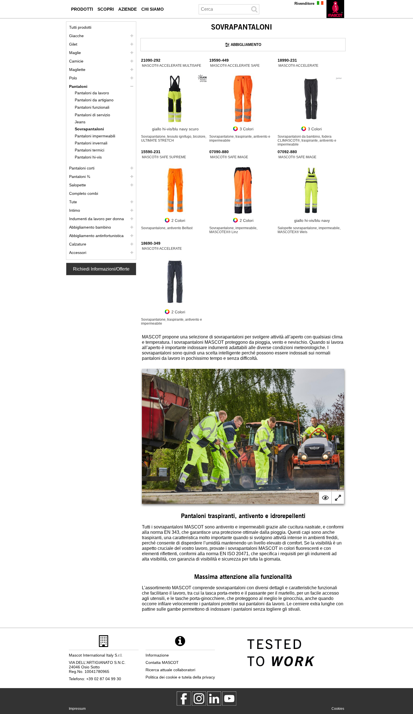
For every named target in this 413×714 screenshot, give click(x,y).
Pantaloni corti (81, 168)
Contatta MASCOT (162, 662)
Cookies (338, 709)
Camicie (76, 61)
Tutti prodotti (80, 27)
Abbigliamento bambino (90, 227)
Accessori (77, 252)
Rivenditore (304, 3)
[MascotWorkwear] (184, 698)
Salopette (77, 185)
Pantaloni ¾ (79, 176)
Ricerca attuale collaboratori (170, 670)
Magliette (77, 69)
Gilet (73, 44)
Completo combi (83, 193)
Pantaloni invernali (91, 143)
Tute (73, 202)
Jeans (80, 122)
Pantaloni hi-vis (88, 157)
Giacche (76, 36)
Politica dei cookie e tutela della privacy (180, 677)
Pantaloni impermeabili (95, 136)
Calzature (77, 244)
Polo (73, 78)
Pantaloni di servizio (92, 115)
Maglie (75, 52)
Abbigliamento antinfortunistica (96, 235)
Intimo (74, 210)
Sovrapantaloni (89, 129)
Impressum (77, 709)
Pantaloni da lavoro (92, 93)
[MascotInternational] (229, 698)
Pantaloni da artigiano (94, 100)
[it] (335, 9)
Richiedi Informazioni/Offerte (101, 269)
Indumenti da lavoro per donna (96, 219)
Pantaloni (78, 86)
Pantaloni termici (89, 150)
